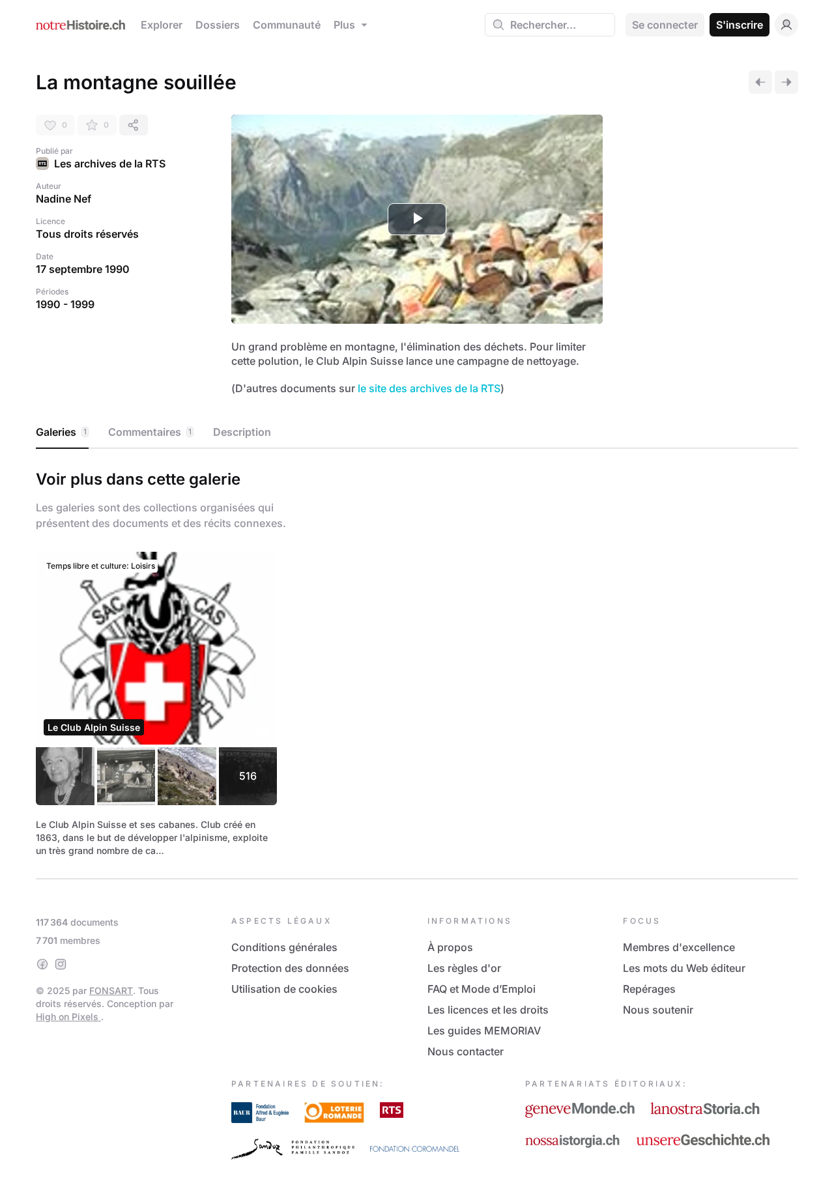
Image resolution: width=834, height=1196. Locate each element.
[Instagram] (60, 964)
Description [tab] (242, 431)
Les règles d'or (464, 968)
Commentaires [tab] (150, 431)
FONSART (111, 990)
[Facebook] (42, 964)
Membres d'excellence (679, 947)
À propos (450, 947)
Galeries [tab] (61, 431)
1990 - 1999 (65, 304)
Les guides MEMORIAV (484, 1030)
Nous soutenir (658, 1009)
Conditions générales (284, 947)
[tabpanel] (417, 661)
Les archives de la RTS (109, 163)
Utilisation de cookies (284, 988)
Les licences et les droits (488, 1009)
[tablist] (417, 432)
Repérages (649, 988)
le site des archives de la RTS (429, 388)
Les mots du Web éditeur (684, 968)
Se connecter (665, 24)
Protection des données (290, 968)
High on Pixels (68, 1016)
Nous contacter (465, 1051)
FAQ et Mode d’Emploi (481, 988)
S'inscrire (739, 24)
